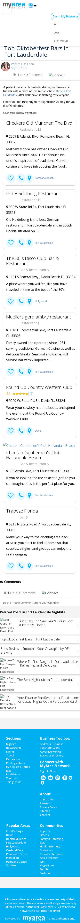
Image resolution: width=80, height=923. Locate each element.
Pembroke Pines (16, 854)
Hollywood (41, 301)
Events (10, 751)
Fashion (45, 873)
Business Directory (51, 755)
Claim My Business (65, 16)
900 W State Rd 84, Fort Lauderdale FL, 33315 (36, 210)
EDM (43, 842)
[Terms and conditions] (34, 918)
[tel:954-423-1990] (21, 431)
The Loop (12, 778)
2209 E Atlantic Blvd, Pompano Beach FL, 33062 (38, 139)
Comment (35, 74)
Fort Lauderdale (44, 243)
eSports (45, 831)
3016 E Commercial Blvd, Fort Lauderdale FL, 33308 (38, 333)
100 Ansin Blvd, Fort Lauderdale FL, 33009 (40, 471)
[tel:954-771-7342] (21, 371)
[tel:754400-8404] (21, 301)
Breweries (46, 850)
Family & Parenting (51, 839)
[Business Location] (29, 178)
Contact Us (46, 799)
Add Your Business (51, 744)
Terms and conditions (60, 918)
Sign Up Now (48, 771)
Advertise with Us (51, 751)
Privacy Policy (48, 807)
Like (19, 74)
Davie (38, 430)
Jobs (8, 770)
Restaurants (14, 747)
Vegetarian (47, 865)
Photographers (15, 763)
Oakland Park (14, 850)
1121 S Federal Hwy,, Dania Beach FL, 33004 (41, 277)
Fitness (44, 835)
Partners (45, 803)
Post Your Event (49, 747)
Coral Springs (14, 831)
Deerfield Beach (16, 839)
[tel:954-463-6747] (21, 242)
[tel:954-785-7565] (21, 178)
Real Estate (13, 774)
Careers (45, 815)
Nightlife (11, 744)
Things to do (13, 782)
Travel (10, 755)
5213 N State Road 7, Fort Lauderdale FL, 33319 (38, 527)
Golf (42, 861)
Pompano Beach (44, 178)
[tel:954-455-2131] (21, 495)
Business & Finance (52, 854)
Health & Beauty (50, 846)
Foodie (44, 869)
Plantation (12, 858)
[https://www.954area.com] (15, 5)
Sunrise (11, 865)
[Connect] (10, 178)
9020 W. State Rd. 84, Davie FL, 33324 (36, 400)
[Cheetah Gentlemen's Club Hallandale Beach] (40, 445)
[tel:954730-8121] (21, 566)
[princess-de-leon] (5, 66)
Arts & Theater (49, 858)
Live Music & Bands (18, 767)
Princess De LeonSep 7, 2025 (22, 66)
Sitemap (45, 811)
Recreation (13, 759)
